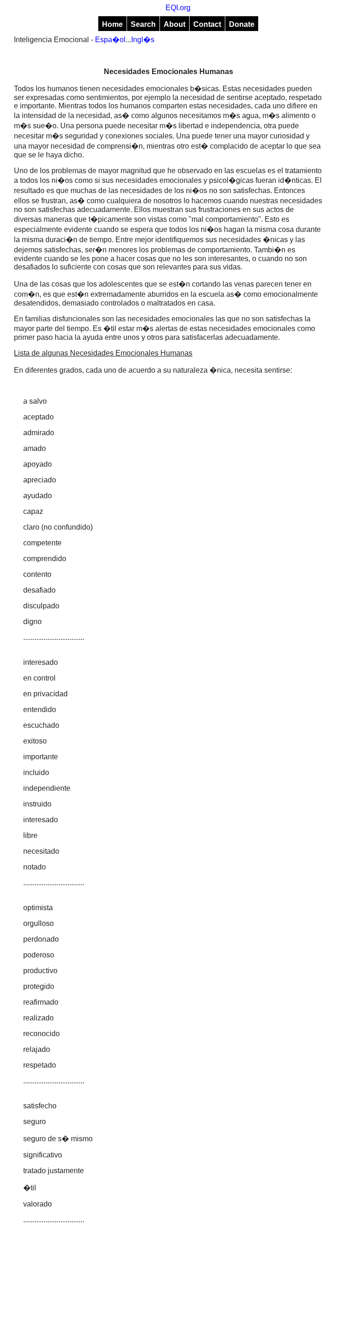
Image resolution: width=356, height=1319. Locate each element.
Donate (241, 24)
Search (143, 24)
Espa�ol (110, 40)
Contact (207, 24)
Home (112, 24)
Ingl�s (142, 40)
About (174, 24)
